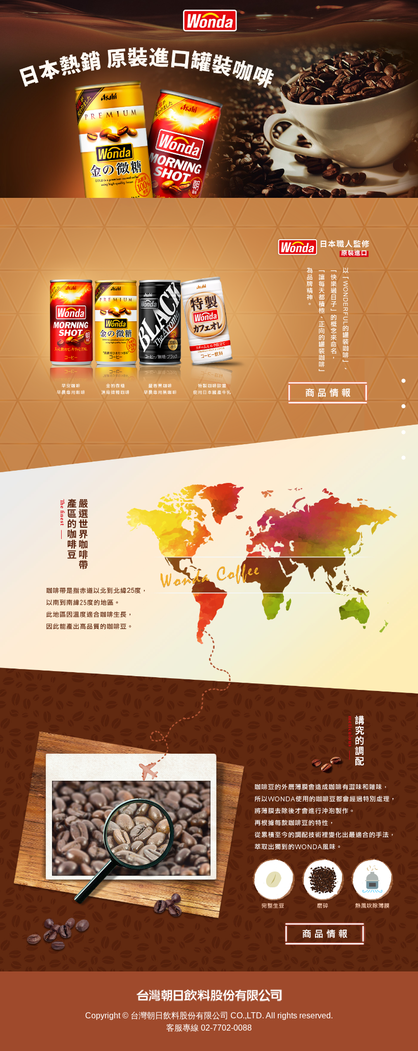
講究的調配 (377, 457)
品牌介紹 (377, 406)
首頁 (377, 380)
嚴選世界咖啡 (377, 431)
